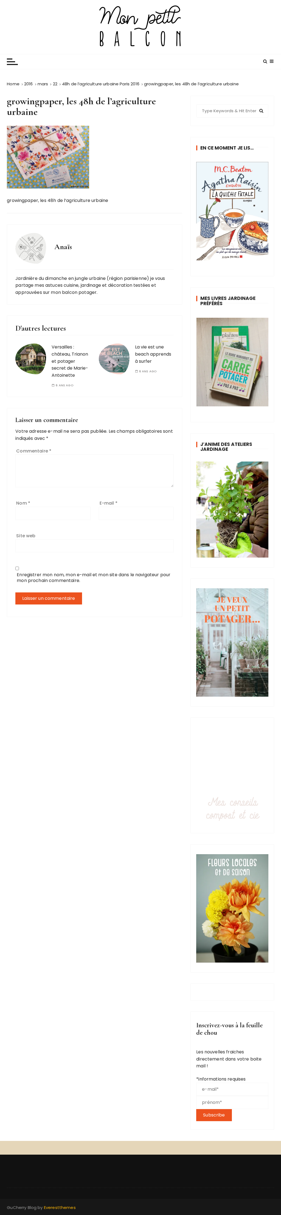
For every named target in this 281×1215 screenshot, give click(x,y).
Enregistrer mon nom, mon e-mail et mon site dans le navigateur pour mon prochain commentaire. (93, 577)
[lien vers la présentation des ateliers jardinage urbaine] (232, 509)
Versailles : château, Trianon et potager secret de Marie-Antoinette (70, 361)
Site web (25, 536)
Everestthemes (60, 1207)
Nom (23, 503)
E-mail (108, 503)
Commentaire (33, 451)
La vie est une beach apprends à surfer (153, 354)
